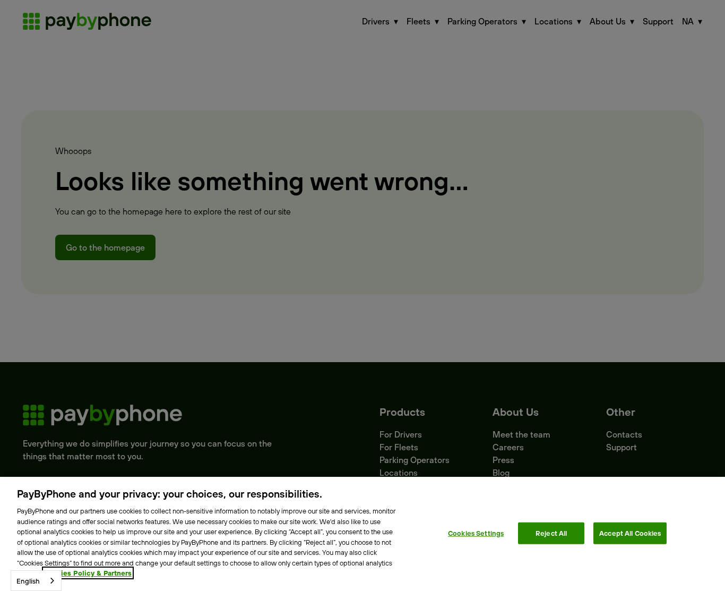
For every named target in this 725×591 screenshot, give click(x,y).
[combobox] (36, 580)
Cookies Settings (476, 532)
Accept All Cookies (630, 532)
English (28, 581)
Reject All (551, 532)
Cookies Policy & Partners (88, 573)
